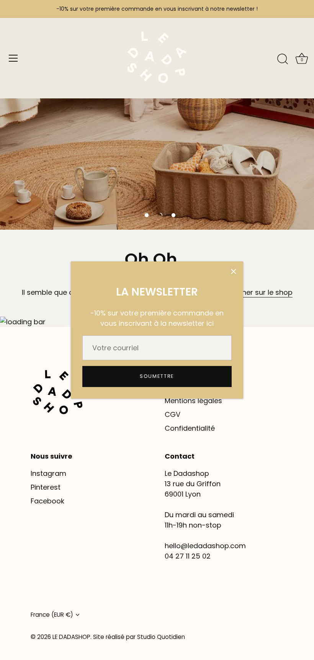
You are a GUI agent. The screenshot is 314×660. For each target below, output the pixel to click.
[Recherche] (282, 59)
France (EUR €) (52, 614)
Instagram (48, 473)
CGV (172, 414)
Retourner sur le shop (256, 292)
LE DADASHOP (71, 637)
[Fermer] (233, 271)
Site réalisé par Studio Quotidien (139, 637)
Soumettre (157, 376)
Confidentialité (190, 428)
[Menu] (13, 58)
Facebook (47, 501)
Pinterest (46, 487)
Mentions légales (193, 400)
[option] (157, 115)
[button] (146, 215)
